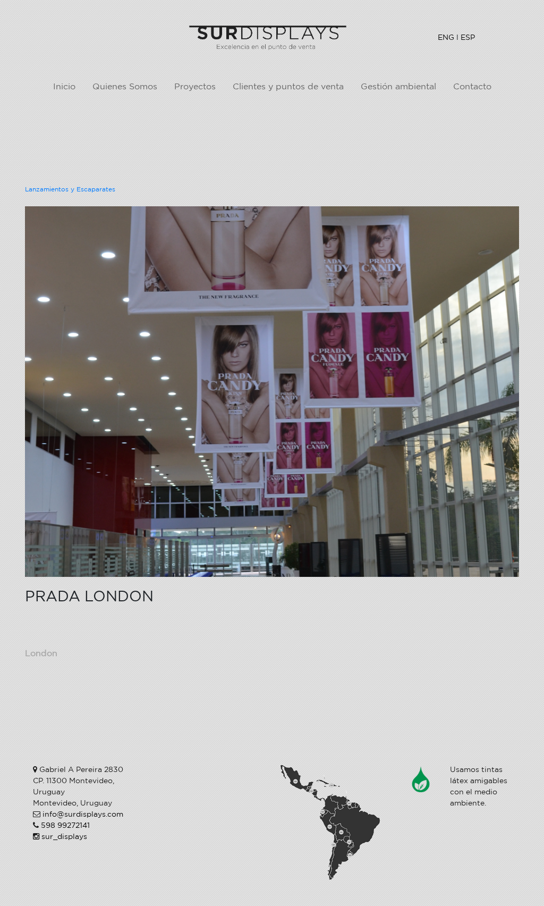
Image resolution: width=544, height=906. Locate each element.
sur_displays (64, 837)
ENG (446, 37)
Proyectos (195, 87)
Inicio (64, 87)
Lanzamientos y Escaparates (70, 189)
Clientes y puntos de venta (288, 87)
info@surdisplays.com (82, 814)
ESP (468, 37)
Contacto (472, 87)
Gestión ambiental (398, 87)
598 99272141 (65, 826)
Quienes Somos (124, 87)
